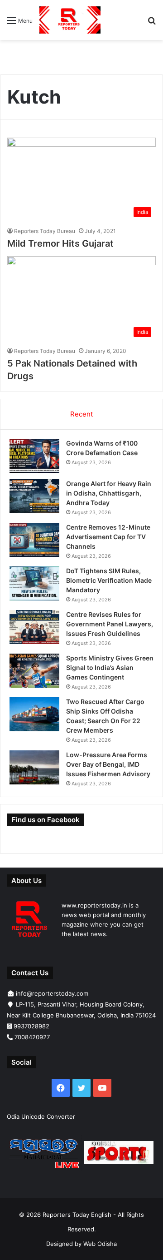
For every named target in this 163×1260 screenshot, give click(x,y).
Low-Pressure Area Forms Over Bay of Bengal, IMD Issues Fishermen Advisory (108, 764)
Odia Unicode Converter (41, 1116)
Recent (81, 414)
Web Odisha (100, 1243)
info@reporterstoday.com (52, 993)
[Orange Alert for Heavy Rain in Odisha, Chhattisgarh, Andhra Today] (34, 496)
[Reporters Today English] (70, 20)
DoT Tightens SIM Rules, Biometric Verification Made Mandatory (109, 580)
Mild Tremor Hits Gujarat (60, 243)
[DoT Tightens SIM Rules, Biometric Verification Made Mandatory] (34, 583)
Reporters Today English (77, 1214)
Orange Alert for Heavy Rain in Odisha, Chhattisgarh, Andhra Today (108, 493)
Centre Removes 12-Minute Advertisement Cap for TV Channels (108, 536)
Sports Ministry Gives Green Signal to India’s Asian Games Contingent (109, 667)
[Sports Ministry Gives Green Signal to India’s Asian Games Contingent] (34, 671)
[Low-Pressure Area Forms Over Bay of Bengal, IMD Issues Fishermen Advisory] (34, 767)
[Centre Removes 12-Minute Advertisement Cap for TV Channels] (34, 540)
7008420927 (32, 1037)
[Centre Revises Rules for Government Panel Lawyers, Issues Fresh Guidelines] (34, 627)
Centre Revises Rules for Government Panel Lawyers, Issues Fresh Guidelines (109, 623)
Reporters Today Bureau (44, 231)
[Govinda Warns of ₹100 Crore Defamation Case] (34, 456)
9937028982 (31, 1026)
